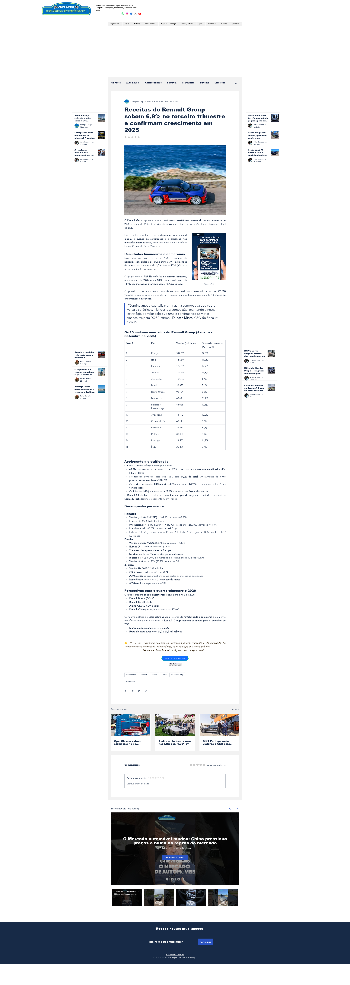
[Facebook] (131, 13)
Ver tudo (235, 709)
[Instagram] (127, 13)
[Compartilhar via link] (146, 691)
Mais (217, 83)
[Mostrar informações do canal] (236, 804)
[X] (135, 13)
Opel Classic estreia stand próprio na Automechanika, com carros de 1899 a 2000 (129, 742)
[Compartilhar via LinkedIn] (139, 691)
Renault (144, 675)
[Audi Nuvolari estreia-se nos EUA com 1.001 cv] (175, 725)
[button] (235, 83)
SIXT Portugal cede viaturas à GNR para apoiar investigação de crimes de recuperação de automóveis (218, 742)
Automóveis (132, 83)
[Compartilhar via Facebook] (125, 691)
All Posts (116, 83)
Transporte (188, 83)
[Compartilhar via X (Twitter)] (132, 691)
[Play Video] (127, 893)
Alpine (154, 675)
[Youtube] (139, 13)
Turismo (204, 83)
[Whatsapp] (122, 13)
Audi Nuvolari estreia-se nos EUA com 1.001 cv (175, 742)
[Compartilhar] (230, 804)
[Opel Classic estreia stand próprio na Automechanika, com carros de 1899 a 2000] (130, 725)
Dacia (164, 675)
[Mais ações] (224, 101)
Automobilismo (153, 83)
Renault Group (177, 675)
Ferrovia (172, 83)
